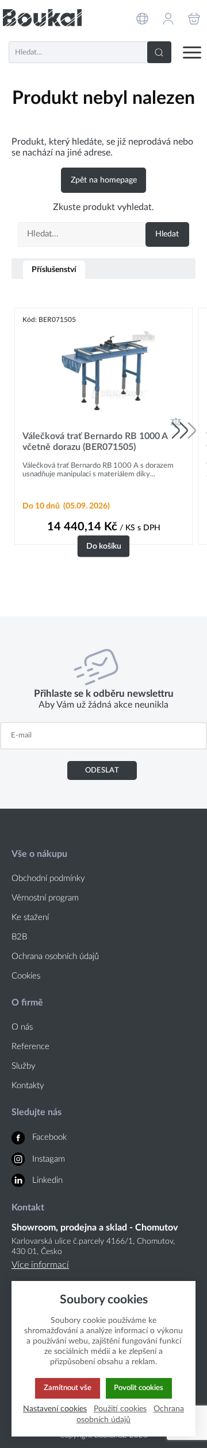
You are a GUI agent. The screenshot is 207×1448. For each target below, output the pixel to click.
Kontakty (28, 1085)
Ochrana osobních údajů (55, 956)
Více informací (40, 1265)
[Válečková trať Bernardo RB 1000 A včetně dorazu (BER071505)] (103, 372)
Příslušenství (54, 269)
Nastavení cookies (55, 1408)
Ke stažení (30, 917)
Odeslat (102, 770)
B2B (19, 937)
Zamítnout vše (67, 1388)
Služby (24, 1066)
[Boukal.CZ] (42, 18)
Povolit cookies (138, 1388)
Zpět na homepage (104, 180)
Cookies (26, 976)
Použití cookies (120, 1408)
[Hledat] (159, 52)
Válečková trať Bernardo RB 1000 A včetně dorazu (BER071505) (94, 442)
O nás (22, 1027)
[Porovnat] (176, 422)
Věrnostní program (45, 898)
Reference (30, 1046)
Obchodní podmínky (48, 878)
